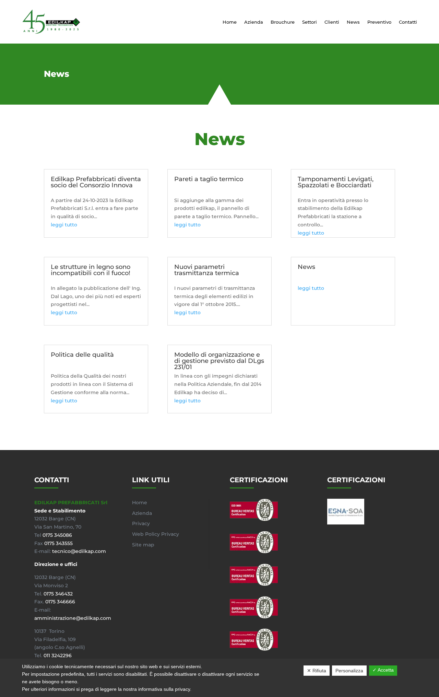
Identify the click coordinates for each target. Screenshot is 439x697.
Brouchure (283, 22)
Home (230, 22)
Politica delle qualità (82, 354)
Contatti (408, 22)
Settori (309, 22)
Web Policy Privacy (155, 534)
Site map (143, 545)
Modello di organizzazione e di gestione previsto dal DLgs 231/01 (219, 361)
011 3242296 (58, 655)
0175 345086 (57, 535)
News (353, 22)
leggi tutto (64, 225)
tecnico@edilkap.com (79, 551)
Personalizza (349, 670)
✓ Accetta (383, 670)
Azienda (253, 22)
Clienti (331, 22)
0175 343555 (58, 543)
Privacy (141, 523)
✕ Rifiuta (316, 670)
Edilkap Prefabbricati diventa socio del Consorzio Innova (96, 182)
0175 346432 (58, 594)
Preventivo (379, 22)
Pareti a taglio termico (208, 179)
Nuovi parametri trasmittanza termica (206, 270)
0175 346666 (60, 602)
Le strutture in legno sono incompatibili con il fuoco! (90, 270)
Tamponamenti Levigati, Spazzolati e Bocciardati (335, 182)
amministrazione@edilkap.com (72, 618)
